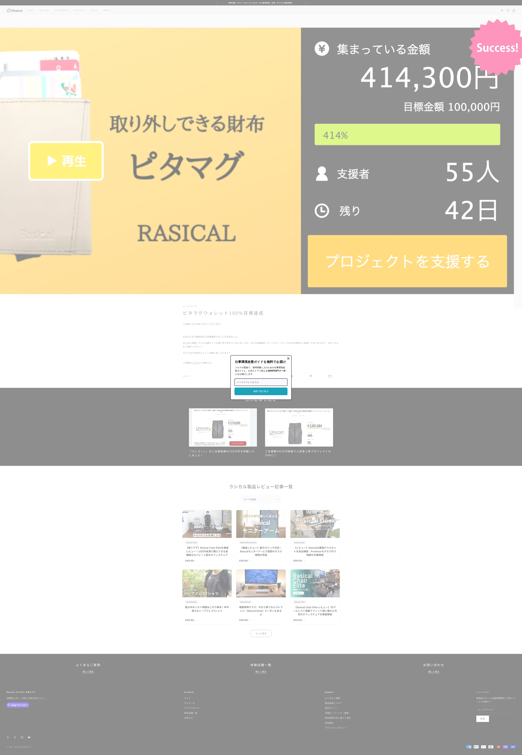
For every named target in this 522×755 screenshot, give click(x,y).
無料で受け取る (261, 391)
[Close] (288, 358)
